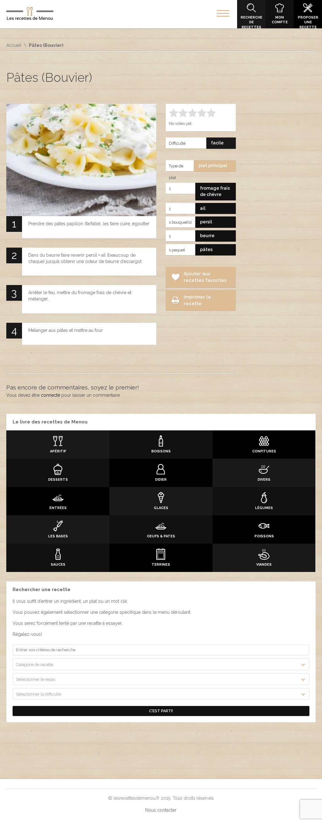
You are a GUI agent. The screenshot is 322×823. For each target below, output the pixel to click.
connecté (50, 395)
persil (206, 221)
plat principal (212, 165)
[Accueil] (29, 15)
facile (217, 142)
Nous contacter (160, 810)
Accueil (13, 45)
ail (202, 208)
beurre (207, 235)
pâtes (206, 249)
